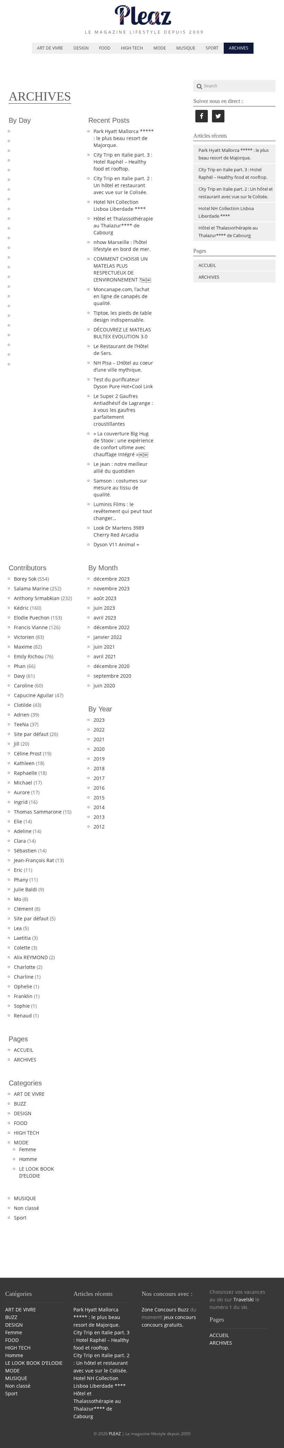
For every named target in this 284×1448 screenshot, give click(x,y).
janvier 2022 (108, 637)
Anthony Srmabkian (37, 598)
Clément (23, 908)
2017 (99, 778)
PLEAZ (115, 1434)
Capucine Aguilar (34, 695)
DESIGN (81, 48)
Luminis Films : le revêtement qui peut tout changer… (123, 511)
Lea (18, 928)
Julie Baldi (25, 889)
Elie (18, 821)
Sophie (22, 1006)
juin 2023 (104, 608)
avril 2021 (105, 656)
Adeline (23, 831)
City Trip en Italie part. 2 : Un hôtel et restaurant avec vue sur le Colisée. (123, 185)
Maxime (23, 646)
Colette (22, 947)
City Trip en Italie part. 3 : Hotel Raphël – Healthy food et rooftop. (123, 161)
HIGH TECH (132, 48)
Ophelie (23, 986)
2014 (99, 807)
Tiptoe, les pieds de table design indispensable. (123, 316)
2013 (99, 817)
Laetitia (22, 938)
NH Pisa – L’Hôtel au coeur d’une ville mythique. (123, 366)
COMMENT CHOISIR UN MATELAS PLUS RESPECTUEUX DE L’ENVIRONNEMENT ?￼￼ (122, 269)
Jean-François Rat (34, 860)
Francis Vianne (31, 627)
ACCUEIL (23, 1050)
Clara (20, 841)
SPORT (212, 48)
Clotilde (23, 705)
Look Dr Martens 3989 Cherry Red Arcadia (119, 531)
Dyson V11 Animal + (116, 544)
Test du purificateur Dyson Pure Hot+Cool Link (123, 383)
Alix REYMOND (31, 957)
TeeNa (21, 724)
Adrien (21, 714)
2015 (99, 797)
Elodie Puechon (32, 617)
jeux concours (180, 1317)
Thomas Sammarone (38, 811)
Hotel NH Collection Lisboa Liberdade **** (120, 205)
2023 (99, 720)
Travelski (243, 1299)
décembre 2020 (112, 666)
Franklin (23, 996)
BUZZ (20, 1103)
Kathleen (24, 763)
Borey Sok (25, 578)
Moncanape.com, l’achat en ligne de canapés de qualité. (121, 296)
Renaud (23, 1015)
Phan (20, 666)
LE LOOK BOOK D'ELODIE (36, 1172)
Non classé (26, 1208)
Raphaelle (25, 773)
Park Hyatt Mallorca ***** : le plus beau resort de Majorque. (124, 138)
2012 (99, 826)
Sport (20, 1217)
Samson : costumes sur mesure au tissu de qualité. (120, 487)
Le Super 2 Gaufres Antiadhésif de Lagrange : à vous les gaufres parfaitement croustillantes (123, 410)
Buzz (183, 1309)
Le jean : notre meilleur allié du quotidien (121, 467)
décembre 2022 (112, 627)
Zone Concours (159, 1309)
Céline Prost (28, 753)
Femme (27, 1149)
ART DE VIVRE (50, 48)
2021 (99, 739)
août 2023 (105, 598)
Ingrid (21, 802)
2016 (99, 787)
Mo (17, 899)
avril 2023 (105, 617)
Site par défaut (31, 734)
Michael (23, 782)
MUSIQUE (185, 48)
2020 (99, 749)
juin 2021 (104, 646)
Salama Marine (31, 588)
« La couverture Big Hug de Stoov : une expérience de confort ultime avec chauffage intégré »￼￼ (123, 444)
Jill (16, 743)
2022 (99, 729)
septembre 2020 (112, 676)
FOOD (104, 48)
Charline (24, 976)
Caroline (23, 685)
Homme (28, 1159)
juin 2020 (104, 685)
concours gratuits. (163, 1324)
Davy (19, 676)
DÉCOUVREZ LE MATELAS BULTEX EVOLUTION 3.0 (122, 333)
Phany (21, 879)
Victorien (24, 637)
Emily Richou (29, 656)
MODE (159, 48)
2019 (99, 758)
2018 (99, 768)
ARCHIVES (238, 48)
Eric (18, 870)
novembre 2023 (112, 588)
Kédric (21, 608)
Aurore (22, 792)
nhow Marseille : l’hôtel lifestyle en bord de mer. (122, 245)
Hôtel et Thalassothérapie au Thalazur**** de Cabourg (123, 225)
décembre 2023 (112, 578)
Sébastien (25, 850)
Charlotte (24, 967)
